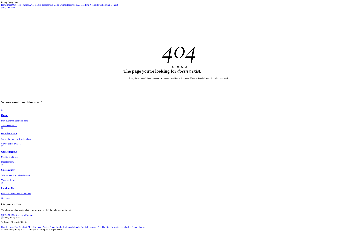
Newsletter (94, 5)
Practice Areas (28, 5)
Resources (70, 5)
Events (63, 5)
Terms (141, 227)
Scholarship (105, 5)
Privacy (135, 227)
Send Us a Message (24, 215)
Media (56, 5)
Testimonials (47, 5)
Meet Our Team (14, 5)
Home (4, 5)
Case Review (7, 227)
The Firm (85, 5)
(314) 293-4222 (8, 7)
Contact (114, 5)
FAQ (78, 5)
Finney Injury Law (9, 2)
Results (38, 5)
